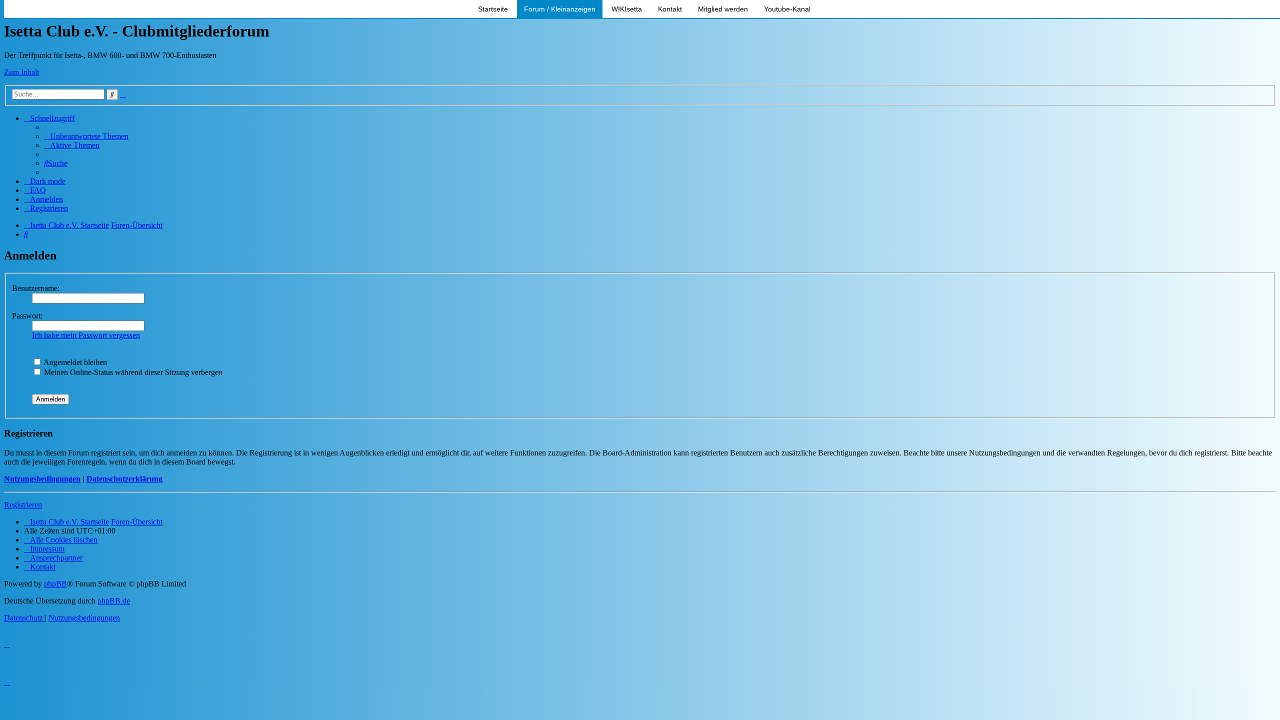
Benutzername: (36, 288)
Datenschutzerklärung (124, 478)
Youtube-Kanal (787, 9)
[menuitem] (86, 136)
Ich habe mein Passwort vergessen (86, 335)
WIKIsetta (627, 9)
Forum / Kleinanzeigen (560, 9)
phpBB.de (114, 600)
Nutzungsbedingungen (42, 478)
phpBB (55, 584)
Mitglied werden (723, 9)
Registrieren (23, 504)
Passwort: (27, 316)
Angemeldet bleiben (74, 362)
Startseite (493, 9)
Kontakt (670, 9)
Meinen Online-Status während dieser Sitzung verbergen (132, 372)
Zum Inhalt (21, 72)
